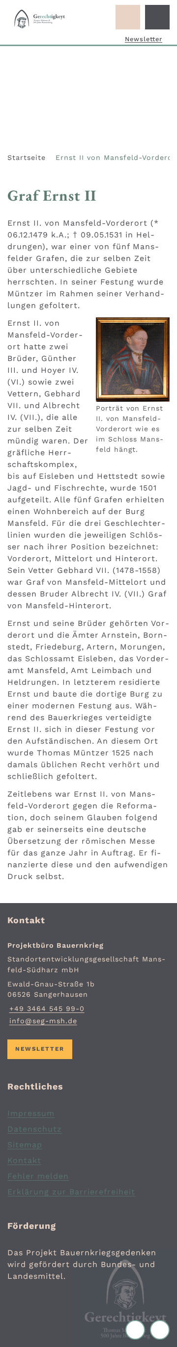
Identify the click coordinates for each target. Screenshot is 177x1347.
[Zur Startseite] (39, 19)
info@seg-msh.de (42, 1021)
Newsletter (143, 39)
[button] (133, 359)
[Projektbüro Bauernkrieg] (88, 983)
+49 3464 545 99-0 (46, 1008)
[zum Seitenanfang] (160, 1330)
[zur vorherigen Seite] (137, 1330)
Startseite (26, 157)
